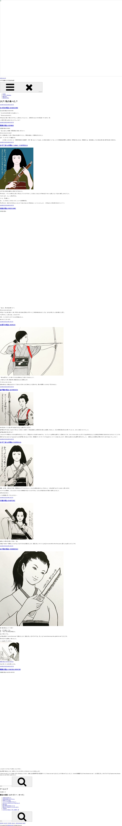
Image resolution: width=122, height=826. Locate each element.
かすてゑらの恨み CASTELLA (10, 442)
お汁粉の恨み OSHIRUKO (9, 549)
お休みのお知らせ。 (7, 797)
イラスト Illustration (7, 95)
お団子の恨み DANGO (7, 325)
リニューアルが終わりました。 (10, 801)
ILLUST (5, 823)
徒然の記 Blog (6, 97)
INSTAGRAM (19, 823)
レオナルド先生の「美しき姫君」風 (11, 809)
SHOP (24, 823)
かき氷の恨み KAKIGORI (9, 108)
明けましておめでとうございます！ (11, 807)
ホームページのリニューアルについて (11, 803)
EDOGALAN (3, 78)
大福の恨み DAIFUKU (7, 500)
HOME (4, 94)
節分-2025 (5, 804)
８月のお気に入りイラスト (9, 799)
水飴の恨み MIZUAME (8, 208)
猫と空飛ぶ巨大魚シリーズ (9, 805)
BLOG (13, 823)
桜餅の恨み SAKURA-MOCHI (6, 661)
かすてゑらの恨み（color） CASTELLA (14, 145)
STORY (9, 823)
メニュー (40, 91)
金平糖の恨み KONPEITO (9, 390)
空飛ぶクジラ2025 (7, 800)
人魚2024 (5, 808)
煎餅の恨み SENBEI (7, 125)
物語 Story (5, 96)
